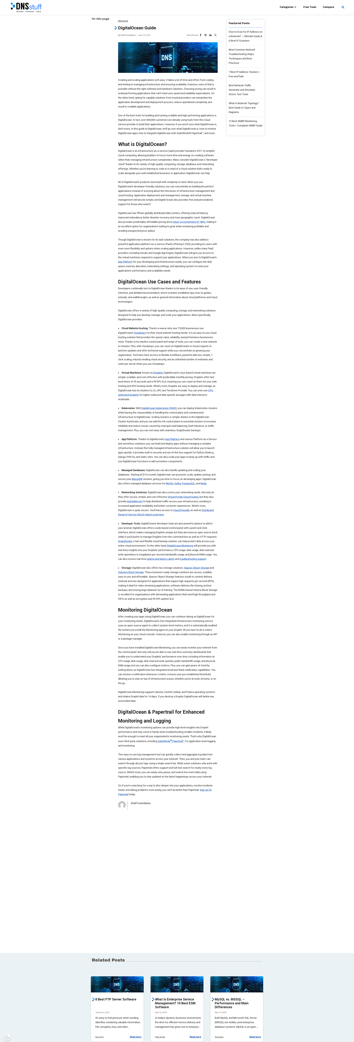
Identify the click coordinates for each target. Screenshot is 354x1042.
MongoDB (137, 479)
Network (123, 21)
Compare (328, 7)
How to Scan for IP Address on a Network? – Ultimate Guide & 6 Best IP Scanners (245, 36)
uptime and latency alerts (161, 558)
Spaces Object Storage (196, 567)
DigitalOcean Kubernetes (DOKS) (159, 408)
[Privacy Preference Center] (7, 1037)
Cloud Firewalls (181, 510)
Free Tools (309, 7)
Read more (135, 1037)
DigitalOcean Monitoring (180, 545)
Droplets (158, 372)
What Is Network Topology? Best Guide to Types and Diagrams (244, 108)
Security (99, 1037)
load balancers (135, 501)
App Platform (125, 261)
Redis (204, 483)
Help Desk (160, 1037)
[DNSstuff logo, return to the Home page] (26, 14)
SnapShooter (125, 541)
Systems (219, 1037)
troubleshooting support (193, 558)
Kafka (178, 483)
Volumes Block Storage (131, 572)
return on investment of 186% (189, 221)
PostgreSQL (188, 483)
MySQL (170, 483)
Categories (286, 7)
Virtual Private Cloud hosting (183, 496)
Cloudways (140, 332)
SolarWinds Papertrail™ (171, 741)
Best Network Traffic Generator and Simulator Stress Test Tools (242, 90)
